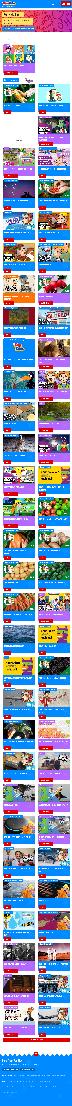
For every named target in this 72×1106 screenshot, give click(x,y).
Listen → (9, 239)
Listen (66, 4)
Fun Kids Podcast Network (44, 1087)
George (25, 1081)
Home (6, 38)
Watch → (9, 303)
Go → (7, 112)
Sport (19, 1076)
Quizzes (53, 1076)
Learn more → (11, 72)
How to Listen (18, 1081)
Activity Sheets (45, 1076)
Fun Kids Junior (45, 1081)
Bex (33, 1081)
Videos (28, 1076)
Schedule (10, 1081)
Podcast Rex (57, 1087)
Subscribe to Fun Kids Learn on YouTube (19, 29)
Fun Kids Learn (14, 38)
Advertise (18, 1087)
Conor (37, 1081)
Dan (30, 1081)
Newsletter (28, 1069)
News (14, 1076)
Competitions (35, 1076)
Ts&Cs (24, 1087)
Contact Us (10, 1087)
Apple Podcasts (12, 1069)
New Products (61, 1076)
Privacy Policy (30, 1087)
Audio (23, 1076)
